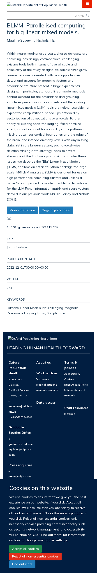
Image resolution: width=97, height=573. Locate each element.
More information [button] (22, 210)
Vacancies (42, 379)
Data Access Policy (76, 384)
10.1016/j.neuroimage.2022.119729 (32, 227)
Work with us (47, 373)
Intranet (69, 414)
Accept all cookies (25, 549)
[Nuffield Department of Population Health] (37, 3)
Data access (45, 402)
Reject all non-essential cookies (35, 556)
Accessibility (72, 373)
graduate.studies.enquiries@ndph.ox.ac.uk (21, 449)
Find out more (22, 564)
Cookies (69, 379)
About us (43, 362)
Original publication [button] (56, 210)
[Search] (87, 15)
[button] (87, 4)
